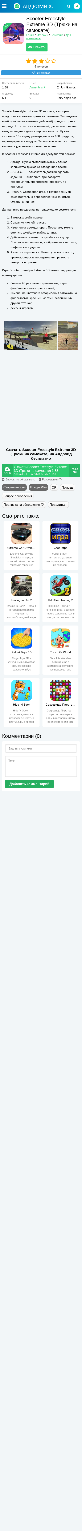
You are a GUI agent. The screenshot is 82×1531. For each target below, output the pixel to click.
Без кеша (57, 35)
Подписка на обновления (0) (24, 504)
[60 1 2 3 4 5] (41, 61)
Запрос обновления (18, 496)
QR (54, 487)
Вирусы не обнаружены (20, 479)
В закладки (43, 72)
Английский (37, 87)
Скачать (38, 47)
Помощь (68, 487)
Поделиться (58, 504)
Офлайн (42, 35)
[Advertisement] (37, 408)
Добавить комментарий (29, 784)
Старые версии (14, 487)
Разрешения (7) (52, 479)
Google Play (38, 487)
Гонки (30, 35)
